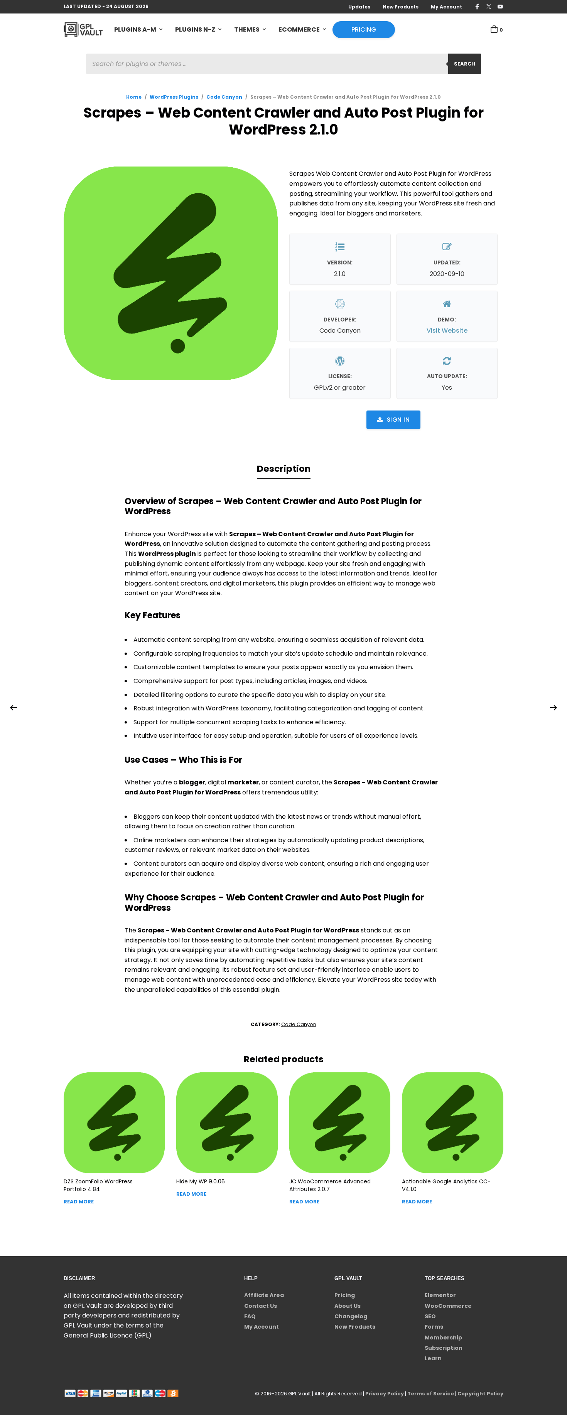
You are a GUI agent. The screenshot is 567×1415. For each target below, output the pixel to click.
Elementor (440, 1295)
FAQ (250, 1316)
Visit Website (447, 330)
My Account (446, 6)
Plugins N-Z (195, 29)
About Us (347, 1306)
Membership (443, 1337)
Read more (79, 1201)
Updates (359, 6)
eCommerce (299, 29)
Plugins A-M (135, 29)
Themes (247, 29)
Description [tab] (283, 469)
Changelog (350, 1316)
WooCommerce (448, 1306)
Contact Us (260, 1306)
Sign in (398, 420)
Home (134, 97)
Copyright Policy (480, 1393)
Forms (434, 1327)
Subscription (443, 1348)
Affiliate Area (264, 1295)
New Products (400, 6)
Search (464, 63)
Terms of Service (430, 1393)
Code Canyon (224, 97)
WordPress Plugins (174, 97)
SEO (430, 1316)
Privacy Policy (384, 1393)
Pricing (363, 29)
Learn (433, 1358)
